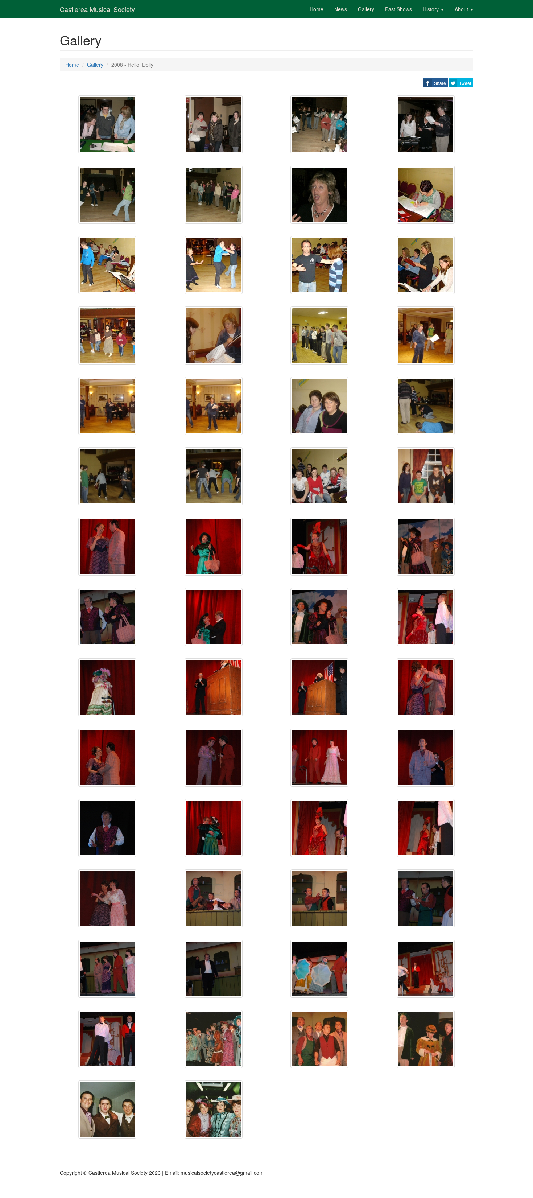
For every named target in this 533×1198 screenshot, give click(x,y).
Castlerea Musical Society (97, 9)
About (462, 9)
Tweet (465, 83)
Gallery (366, 9)
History (431, 9)
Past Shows (398, 9)
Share (440, 83)
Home (316, 9)
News (340, 9)
